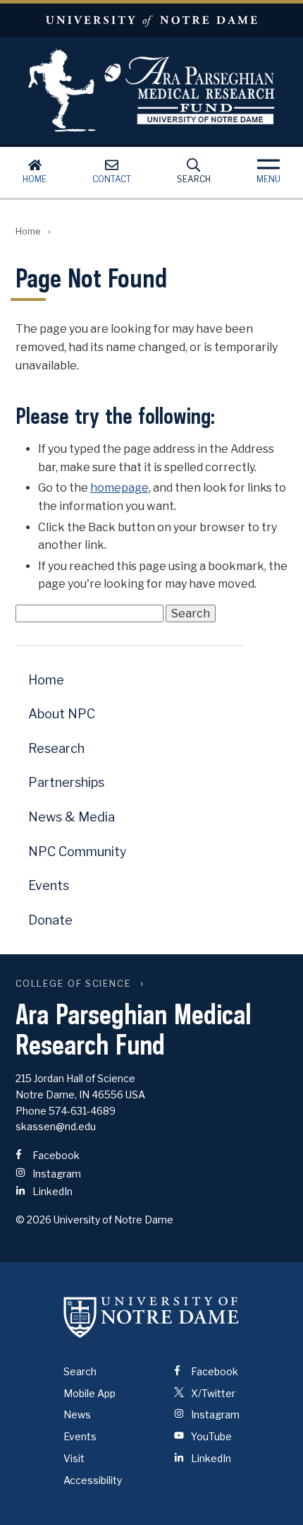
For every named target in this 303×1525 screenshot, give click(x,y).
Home (35, 179)
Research (56, 748)
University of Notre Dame (151, 20)
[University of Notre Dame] (151, 1317)
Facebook (55, 1155)
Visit (74, 1458)
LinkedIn (51, 1191)
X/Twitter (212, 1393)
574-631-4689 (82, 1111)
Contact (111, 179)
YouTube (210, 1436)
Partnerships (66, 782)
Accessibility (92, 1480)
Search (194, 179)
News (77, 1414)
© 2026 (33, 1220)
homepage (119, 487)
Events (48, 885)
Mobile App (89, 1393)
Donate (50, 920)
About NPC (61, 713)
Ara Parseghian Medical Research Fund (151, 90)
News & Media (71, 816)
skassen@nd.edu (56, 1126)
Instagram (55, 1174)
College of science (75, 983)
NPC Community (77, 851)
